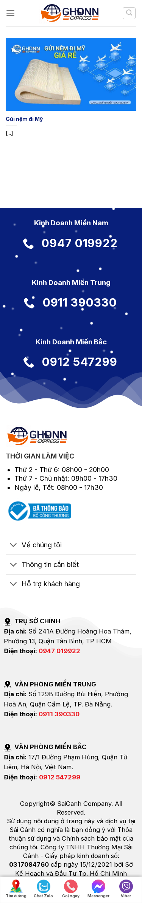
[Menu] (10, 13)
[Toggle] (13, 545)
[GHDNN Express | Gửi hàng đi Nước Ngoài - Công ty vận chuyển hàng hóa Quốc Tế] (71, 13)
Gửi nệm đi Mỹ (24, 119)
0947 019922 (59, 651)
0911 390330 (59, 714)
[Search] (129, 13)
